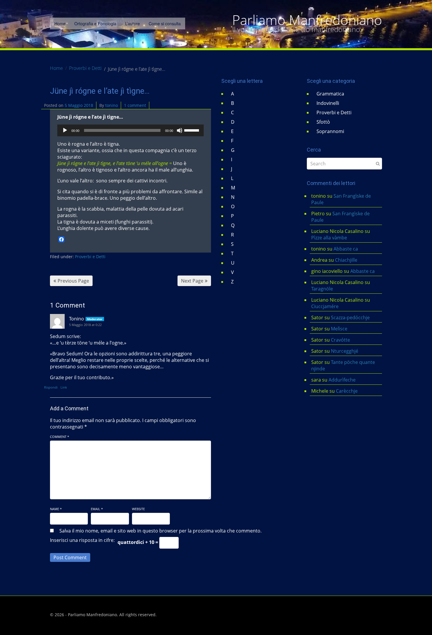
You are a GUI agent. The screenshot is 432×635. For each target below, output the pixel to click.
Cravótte (340, 340)
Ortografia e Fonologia (95, 23)
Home (60, 23)
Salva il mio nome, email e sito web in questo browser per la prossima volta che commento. (160, 531)
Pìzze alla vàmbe (329, 237)
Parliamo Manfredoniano (307, 20)
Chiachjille (346, 260)
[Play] (65, 130)
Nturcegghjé (344, 351)
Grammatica (330, 93)
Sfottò (323, 122)
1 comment (135, 105)
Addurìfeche (342, 380)
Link (64, 387)
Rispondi (51, 387)
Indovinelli (328, 103)
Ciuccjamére (325, 306)
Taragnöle (322, 288)
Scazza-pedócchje (350, 317)
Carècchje (347, 391)
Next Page (192, 281)
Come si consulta (165, 23)
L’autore (132, 23)
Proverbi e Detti (90, 256)
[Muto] (179, 130)
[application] (130, 130)
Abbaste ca (346, 249)
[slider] (192, 130)
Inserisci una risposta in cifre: (82, 540)
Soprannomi (330, 131)
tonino (111, 105)
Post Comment (70, 557)
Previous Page (73, 281)
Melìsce (339, 328)
